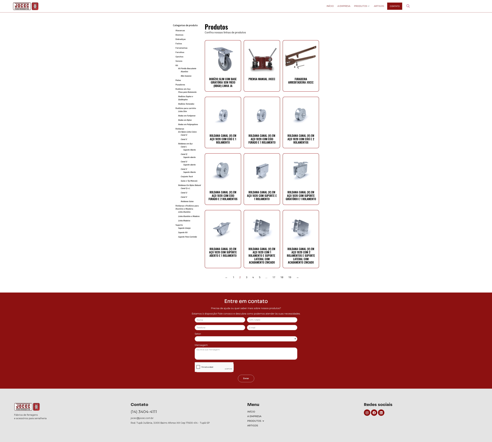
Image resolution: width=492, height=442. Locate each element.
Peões (178, 80)
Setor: (198, 334)
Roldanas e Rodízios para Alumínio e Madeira (187, 207)
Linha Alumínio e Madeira (188, 216)
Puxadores (180, 84)
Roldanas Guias (187, 201)
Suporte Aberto (189, 149)
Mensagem (201, 345)
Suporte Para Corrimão (187, 236)
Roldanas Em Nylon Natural (189, 185)
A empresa (343, 6)
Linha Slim (182, 111)
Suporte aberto (189, 157)
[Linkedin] (381, 412)
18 (281, 277)
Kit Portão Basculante (187, 68)
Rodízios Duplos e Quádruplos (185, 98)
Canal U (184, 134)
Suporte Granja (184, 228)
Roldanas (180, 128)
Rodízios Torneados (186, 103)
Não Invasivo (186, 75)
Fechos (179, 43)
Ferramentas (181, 47)
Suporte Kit (182, 232)
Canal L (184, 146)
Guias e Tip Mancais (189, 180)
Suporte (179, 224)
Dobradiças (181, 39)
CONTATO (395, 6)
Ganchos (179, 56)
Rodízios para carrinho (186, 108)
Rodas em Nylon (185, 120)
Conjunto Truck (187, 176)
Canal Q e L (185, 188)
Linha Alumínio (184, 211)
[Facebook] (374, 412)
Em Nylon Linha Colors (187, 131)
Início (330, 6)
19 (289, 277)
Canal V (184, 139)
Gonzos (179, 60)
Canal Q (184, 154)
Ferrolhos (180, 52)
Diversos (179, 34)
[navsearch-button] (408, 6)
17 (273, 277)
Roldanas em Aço (185, 143)
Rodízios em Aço (183, 88)
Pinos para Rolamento (187, 92)
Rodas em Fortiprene (186, 115)
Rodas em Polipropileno (188, 124)
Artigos (379, 6)
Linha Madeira (184, 220)
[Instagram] (367, 412)
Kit (177, 65)
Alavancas (180, 30)
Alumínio (184, 71)
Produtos (360, 6)
